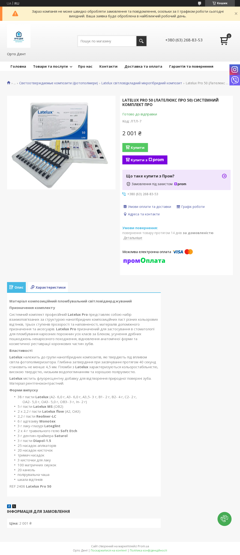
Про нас (85, 66)
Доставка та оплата (143, 66)
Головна (18, 66)
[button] (225, 519)
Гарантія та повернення (191, 66)
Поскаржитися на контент (109, 550)
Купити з (139, 160)
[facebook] (9, 506)
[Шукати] (141, 41)
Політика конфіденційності (148, 550)
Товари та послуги (50, 66)
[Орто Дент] (18, 36)
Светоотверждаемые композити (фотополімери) (58, 83)
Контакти (108, 66)
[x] (14, 506)
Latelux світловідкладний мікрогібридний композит (141, 83)
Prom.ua (143, 546)
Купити (137, 147)
